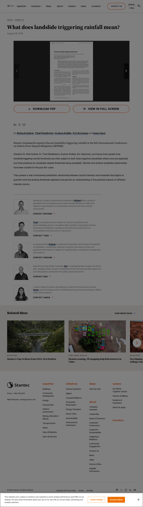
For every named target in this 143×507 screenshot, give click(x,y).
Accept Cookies (116, 500)
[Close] (138, 500)
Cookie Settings (96, 500)
